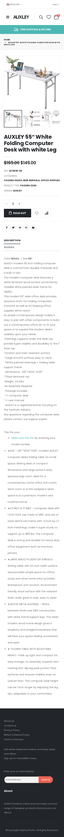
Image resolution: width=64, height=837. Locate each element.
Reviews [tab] (9, 247)
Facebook (7, 227)
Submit (45, 779)
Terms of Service (13, 739)
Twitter (13, 227)
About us (9, 721)
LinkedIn (20, 227)
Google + (26, 227)
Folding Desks (13, 180)
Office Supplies (50, 180)
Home (7, 39)
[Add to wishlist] (37, 213)
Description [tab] (12, 240)
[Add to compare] (46, 213)
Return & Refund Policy (17, 734)
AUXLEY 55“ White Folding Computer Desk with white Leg (30, 143)
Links (55, 4)
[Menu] (7, 17)
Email (33, 227)
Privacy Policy (12, 730)
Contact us (10, 725)
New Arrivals (31, 180)
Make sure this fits (22, 438)
